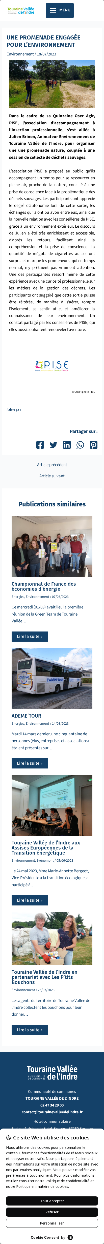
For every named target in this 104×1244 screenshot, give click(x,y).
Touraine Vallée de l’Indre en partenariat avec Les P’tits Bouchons (44, 977)
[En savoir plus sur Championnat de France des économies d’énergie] (52, 546)
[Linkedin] (67, 445)
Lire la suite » (29, 636)
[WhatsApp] (80, 445)
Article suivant (52, 476)
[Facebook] (40, 445)
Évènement (45, 860)
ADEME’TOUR (26, 716)
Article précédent (52, 465)
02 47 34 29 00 (52, 1105)
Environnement (20, 54)
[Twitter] (53, 445)
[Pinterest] (93, 445)
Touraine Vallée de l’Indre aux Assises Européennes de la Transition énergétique (46, 848)
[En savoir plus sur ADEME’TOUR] (52, 678)
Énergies (18, 596)
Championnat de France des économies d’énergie (44, 586)
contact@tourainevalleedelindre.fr (52, 1112)
